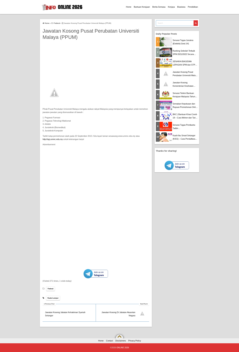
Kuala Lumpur (53, 298)
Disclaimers (120, 341)
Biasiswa (181, 7)
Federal (50, 289)
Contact (109, 341)
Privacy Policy (134, 341)
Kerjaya (171, 7)
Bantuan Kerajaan (142, 7)
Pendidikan (193, 7)
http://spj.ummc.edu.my (53, 139)
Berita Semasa (158, 7)
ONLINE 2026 (70, 7)
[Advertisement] (117, 63)
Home (128, 7)
